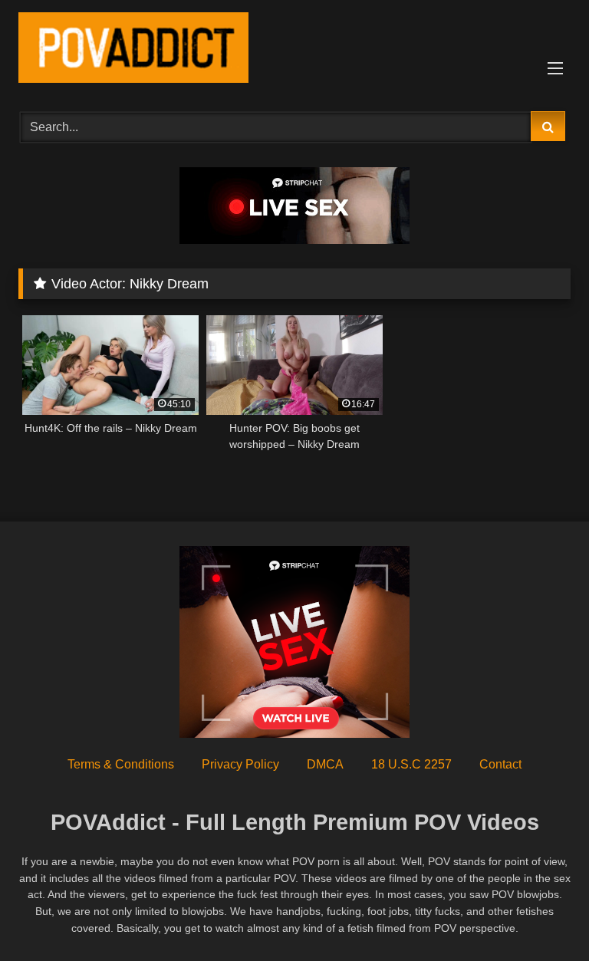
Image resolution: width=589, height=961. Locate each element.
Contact (500, 764)
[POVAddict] (294, 50)
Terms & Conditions (120, 764)
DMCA (325, 764)
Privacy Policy (240, 764)
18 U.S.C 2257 (411, 764)
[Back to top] (541, 915)
